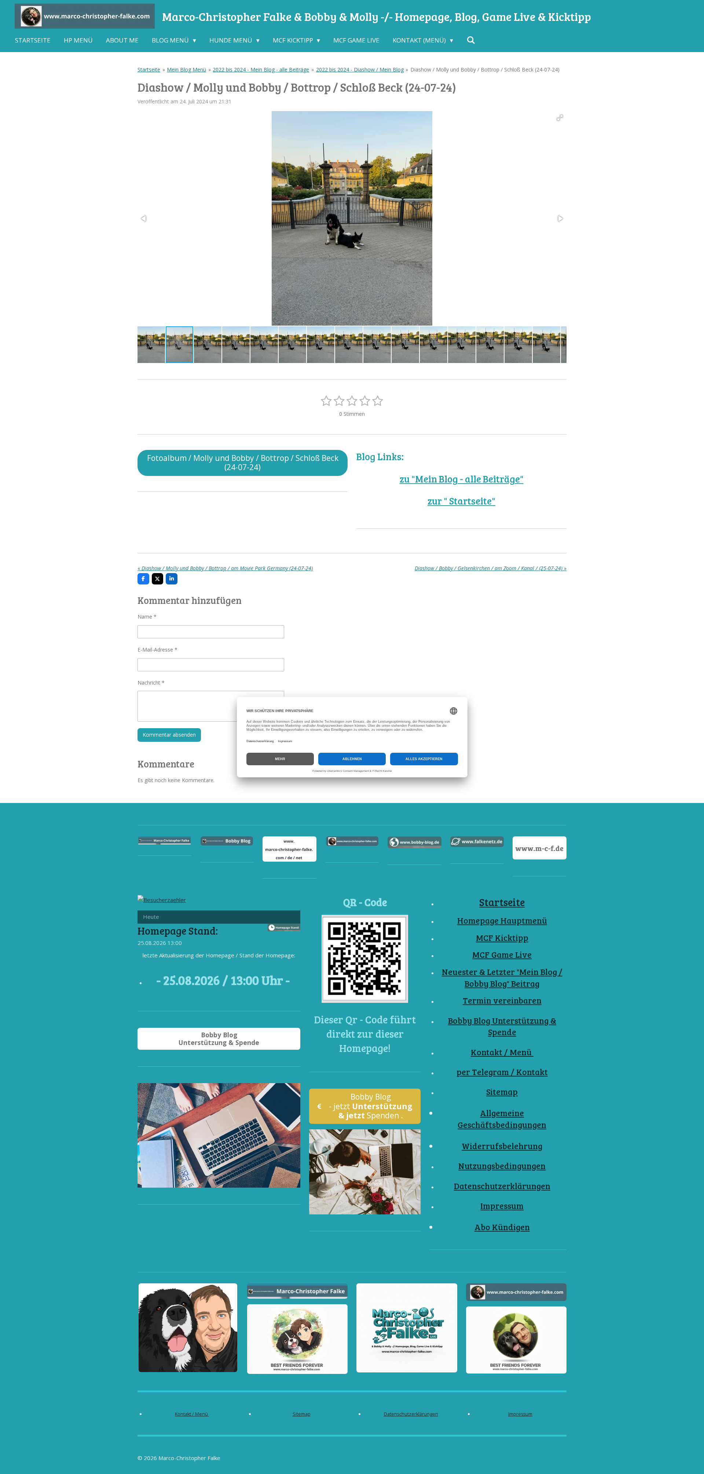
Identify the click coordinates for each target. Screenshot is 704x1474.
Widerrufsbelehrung (502, 1145)
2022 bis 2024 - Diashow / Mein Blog (360, 69)
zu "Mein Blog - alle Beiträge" (462, 478)
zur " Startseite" (461, 500)
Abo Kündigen (502, 1226)
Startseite (149, 69)
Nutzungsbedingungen (502, 1165)
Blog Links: (380, 456)
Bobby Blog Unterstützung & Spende (502, 1026)
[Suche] (471, 40)
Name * (147, 616)
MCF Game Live (502, 954)
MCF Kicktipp (502, 937)
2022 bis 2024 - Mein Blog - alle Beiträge (261, 69)
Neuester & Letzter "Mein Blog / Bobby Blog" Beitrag (502, 977)
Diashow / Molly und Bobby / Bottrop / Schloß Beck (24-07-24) (485, 69)
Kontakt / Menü (502, 1051)
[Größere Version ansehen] (365, 959)
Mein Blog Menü (186, 69)
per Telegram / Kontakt (502, 1071)
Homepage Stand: (178, 931)
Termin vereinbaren (502, 1000)
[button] (560, 118)
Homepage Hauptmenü (502, 920)
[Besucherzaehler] (162, 899)
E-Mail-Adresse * (157, 649)
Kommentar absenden (169, 734)
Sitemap (502, 1091)
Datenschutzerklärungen (502, 1185)
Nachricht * (151, 682)
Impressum (502, 1205)
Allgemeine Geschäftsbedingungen (502, 1118)
